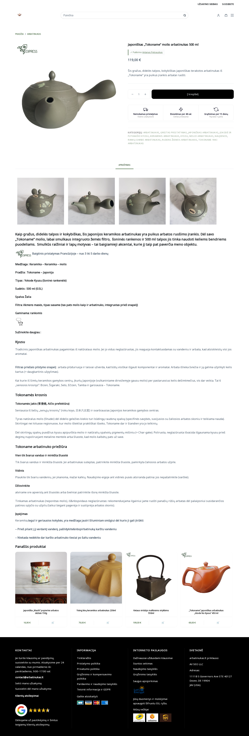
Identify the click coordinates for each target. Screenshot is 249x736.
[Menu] (232, 15)
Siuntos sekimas (143, 663)
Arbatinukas (151, 132)
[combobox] (122, 15)
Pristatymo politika (88, 663)
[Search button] (185, 15)
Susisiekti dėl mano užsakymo (33, 688)
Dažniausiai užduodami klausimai (153, 658)
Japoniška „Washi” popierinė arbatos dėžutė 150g (41, 612)
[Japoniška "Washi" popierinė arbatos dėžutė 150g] (41, 578)
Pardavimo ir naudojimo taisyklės (97, 684)
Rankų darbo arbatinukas (144, 139)
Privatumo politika (88, 669)
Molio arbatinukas (201, 136)
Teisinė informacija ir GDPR (93, 689)
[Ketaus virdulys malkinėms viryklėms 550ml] (151, 578)
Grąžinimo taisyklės (145, 674)
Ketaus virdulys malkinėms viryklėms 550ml (151, 612)
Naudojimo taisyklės (145, 669)
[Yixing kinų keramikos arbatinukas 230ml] (96, 578)
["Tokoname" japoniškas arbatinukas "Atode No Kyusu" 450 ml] (206, 578)
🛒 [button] (52, 622)
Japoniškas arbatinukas (203, 132)
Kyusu (184, 136)
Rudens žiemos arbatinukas (179, 139)
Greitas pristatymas (173, 132)
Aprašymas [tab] (124, 164)
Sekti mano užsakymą (28, 683)
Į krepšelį (193, 94)
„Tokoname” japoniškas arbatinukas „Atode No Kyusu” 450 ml (206, 612)
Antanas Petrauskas (152, 52)
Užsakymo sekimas (208, 4)
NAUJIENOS (221, 136)
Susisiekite (228, 4)
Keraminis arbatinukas (164, 136)
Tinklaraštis (84, 658)
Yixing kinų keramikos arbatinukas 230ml (96, 610)
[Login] (218, 15)
